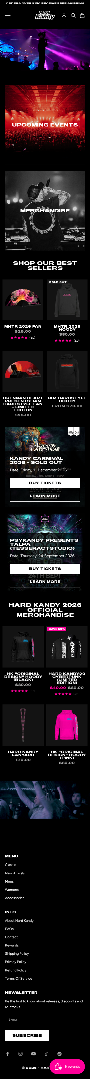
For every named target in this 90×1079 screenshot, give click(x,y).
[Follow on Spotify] (59, 1053)
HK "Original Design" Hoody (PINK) (67, 755)
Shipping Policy (17, 953)
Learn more (45, 496)
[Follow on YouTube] (33, 1053)
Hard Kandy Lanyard (23, 754)
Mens (9, 881)
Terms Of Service (18, 978)
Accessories (14, 898)
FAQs (9, 929)
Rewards (12, 945)
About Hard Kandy (19, 921)
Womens (12, 890)
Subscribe (27, 1036)
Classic (10, 865)
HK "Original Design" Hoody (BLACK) (23, 677)
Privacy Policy (15, 962)
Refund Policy (15, 970)
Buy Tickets (45, 483)
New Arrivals (15, 873)
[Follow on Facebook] (7, 1053)
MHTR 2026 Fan (23, 326)
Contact (11, 937)
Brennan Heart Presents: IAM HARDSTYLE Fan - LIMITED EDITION (23, 404)
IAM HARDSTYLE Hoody (67, 400)
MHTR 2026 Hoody (67, 328)
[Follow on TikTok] (46, 1053)
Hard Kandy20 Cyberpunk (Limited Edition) (66, 678)
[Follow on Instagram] (20, 1053)
